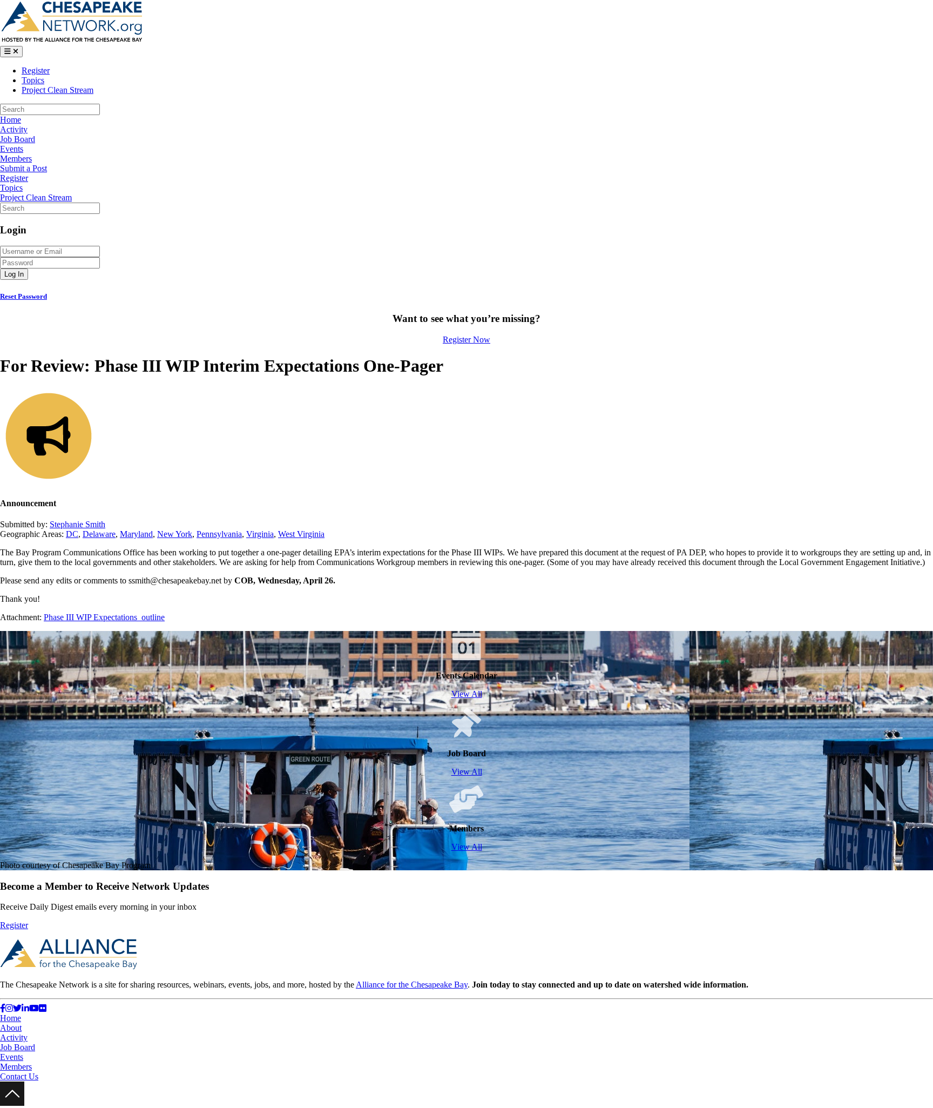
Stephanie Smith (77, 524)
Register (36, 70)
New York (174, 534)
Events (11, 148)
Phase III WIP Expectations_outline (104, 617)
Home (10, 119)
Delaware (99, 534)
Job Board (17, 139)
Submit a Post (23, 168)
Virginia (260, 534)
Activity (14, 129)
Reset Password (23, 296)
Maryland (136, 534)
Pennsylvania (219, 534)
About (11, 1027)
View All (466, 694)
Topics (33, 80)
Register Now (466, 339)
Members (16, 158)
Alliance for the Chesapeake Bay (412, 984)
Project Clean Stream (57, 90)
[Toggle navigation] (11, 51)
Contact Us (19, 1076)
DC (72, 534)
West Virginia (301, 534)
